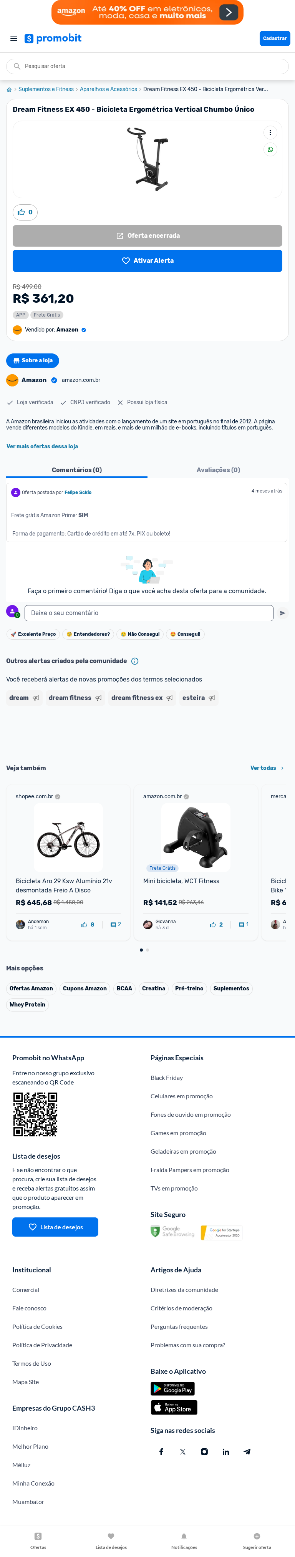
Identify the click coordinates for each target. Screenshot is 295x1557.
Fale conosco (29, 1308)
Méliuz (21, 1464)
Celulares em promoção (182, 1095)
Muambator (28, 1501)
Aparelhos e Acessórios (108, 89)
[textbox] (149, 613)
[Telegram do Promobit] (247, 1451)
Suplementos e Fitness (46, 89)
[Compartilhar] (270, 149)
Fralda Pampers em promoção (190, 1169)
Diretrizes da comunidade (184, 1289)
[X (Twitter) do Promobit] (183, 1451)
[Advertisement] (147, 732)
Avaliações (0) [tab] (218, 470)
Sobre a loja (37, 360)
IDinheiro (25, 1427)
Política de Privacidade (42, 1344)
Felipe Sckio (78, 492)
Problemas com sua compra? (188, 1344)
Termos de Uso (31, 1363)
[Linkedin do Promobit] (226, 1451)
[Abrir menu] (14, 38)
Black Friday (167, 1077)
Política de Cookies (37, 1326)
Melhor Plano (30, 1446)
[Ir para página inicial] (12, 89)
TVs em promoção (174, 1188)
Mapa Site (25, 1381)
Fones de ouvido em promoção (191, 1114)
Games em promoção (178, 1132)
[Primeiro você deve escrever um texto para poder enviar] (283, 613)
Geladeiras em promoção (183, 1151)
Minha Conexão (33, 1483)
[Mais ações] (270, 132)
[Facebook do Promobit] (161, 1451)
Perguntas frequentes (179, 1326)
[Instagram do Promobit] (204, 1451)
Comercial (25, 1289)
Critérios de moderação (181, 1308)
